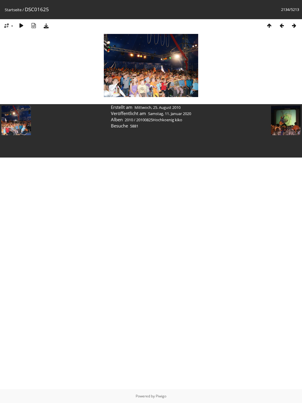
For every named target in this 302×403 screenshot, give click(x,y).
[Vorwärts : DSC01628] (294, 25)
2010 (129, 119)
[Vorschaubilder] (269, 25)
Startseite (13, 9)
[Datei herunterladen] (46, 25)
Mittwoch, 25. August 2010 (157, 107)
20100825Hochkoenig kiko (159, 119)
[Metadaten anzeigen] (33, 25)
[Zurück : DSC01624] (281, 25)
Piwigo (161, 396)
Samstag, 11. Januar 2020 (169, 113)
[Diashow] (21, 25)
